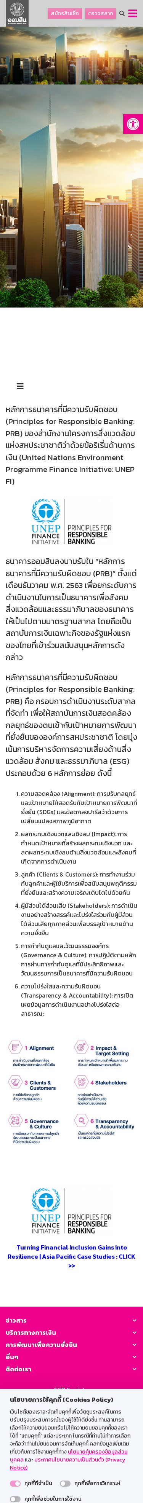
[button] (133, 124)
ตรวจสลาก (100, 14)
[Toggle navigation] (20, 386)
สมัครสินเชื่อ (65, 14)
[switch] (15, 1484)
